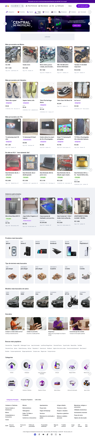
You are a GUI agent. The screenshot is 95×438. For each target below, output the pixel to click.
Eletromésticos (27, 408)
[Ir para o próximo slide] (90, 61)
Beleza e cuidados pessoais (62, 417)
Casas (7, 419)
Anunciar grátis (84, 6)
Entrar (70, 6)
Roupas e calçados (62, 410)
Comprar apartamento (15, 351)
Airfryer (29, 348)
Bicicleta (7, 351)
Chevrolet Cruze (9, 348)
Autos (55, 12)
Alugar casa (43, 351)
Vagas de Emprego (45, 410)
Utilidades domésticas (80, 410)
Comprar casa (36, 351)
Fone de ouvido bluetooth (73, 348)
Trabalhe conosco (63, 425)
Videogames (26, 410)
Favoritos (22, 12)
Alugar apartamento (27, 351)
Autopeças (64, 12)
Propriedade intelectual (44, 425)
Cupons (31, 12)
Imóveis (47, 12)
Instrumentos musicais (80, 412)
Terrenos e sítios (62, 408)
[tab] (12, 399)
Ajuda (6, 425)
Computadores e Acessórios (10, 416)
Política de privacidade (32, 425)
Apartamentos (44, 405)
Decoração (83, 12)
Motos (7, 412)
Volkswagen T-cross (25, 345)
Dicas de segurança (12, 425)
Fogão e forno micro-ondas (59, 348)
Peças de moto (78, 415)
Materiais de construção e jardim (47, 417)
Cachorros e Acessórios (29, 418)
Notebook (49, 348)
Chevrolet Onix (8, 345)
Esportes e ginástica (63, 413)
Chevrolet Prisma (58, 345)
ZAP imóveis (80, 425)
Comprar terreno (51, 351)
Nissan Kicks (73, 345)
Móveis (25, 405)
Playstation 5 (36, 348)
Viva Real (86, 425)
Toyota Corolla (66, 345)
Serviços (42, 413)
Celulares (73, 12)
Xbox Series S (83, 348)
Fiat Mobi (80, 345)
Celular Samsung (22, 348)
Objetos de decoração (80, 418)
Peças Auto (43, 408)
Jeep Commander (35, 345)
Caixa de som (43, 348)
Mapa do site (56, 425)
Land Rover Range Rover (46, 345)
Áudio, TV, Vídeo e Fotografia (28, 414)
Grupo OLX (73, 425)
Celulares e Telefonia (11, 405)
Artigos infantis (61, 405)
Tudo (39, 12)
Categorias (11, 12)
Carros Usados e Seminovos (10, 409)
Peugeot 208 (16, 345)
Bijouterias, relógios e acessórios (80, 406)
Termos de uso (23, 425)
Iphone (15, 348)
